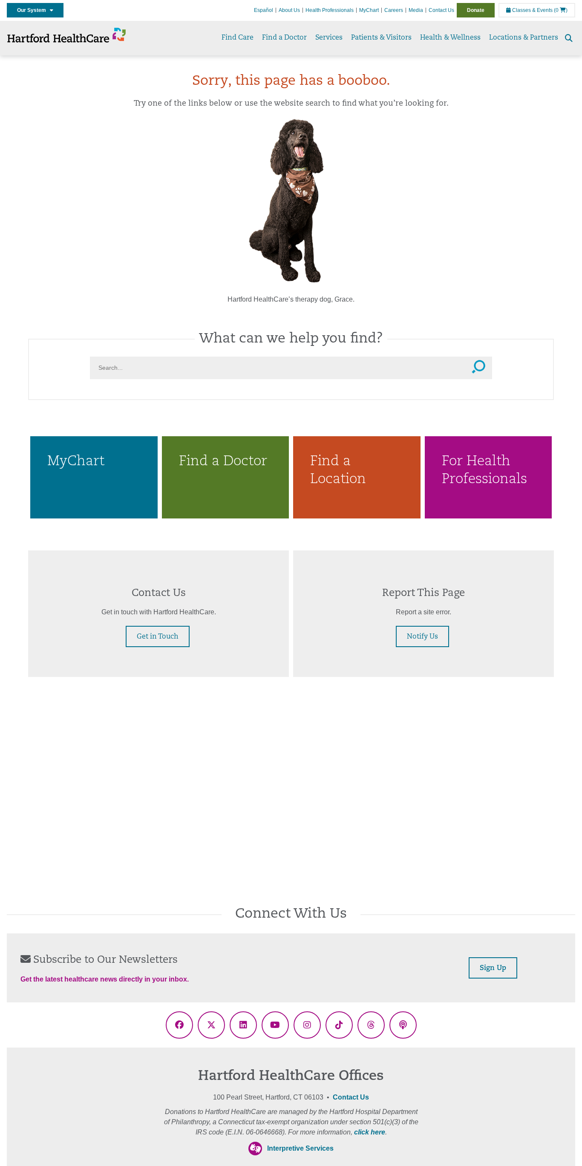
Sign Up (493, 968)
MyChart (369, 10)
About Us (289, 10)
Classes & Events (532, 10)
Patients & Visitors (381, 38)
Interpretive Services (300, 1148)
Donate (475, 10)
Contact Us (441, 10)
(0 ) (561, 10)
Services (329, 38)
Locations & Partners (523, 38)
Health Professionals (329, 10)
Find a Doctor (284, 38)
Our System (33, 10)
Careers (393, 10)
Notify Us (422, 636)
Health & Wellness (450, 38)
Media (416, 10)
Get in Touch (158, 636)
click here (369, 1132)
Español (263, 10)
